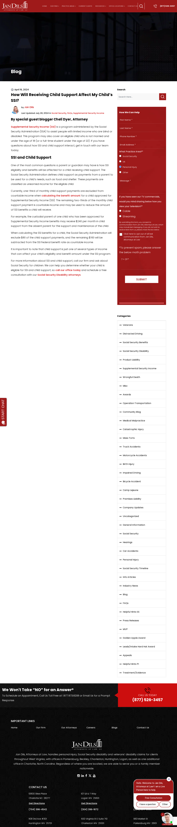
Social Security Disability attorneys (59, 274)
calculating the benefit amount (61, 195)
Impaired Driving (132, 472)
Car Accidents (130, 551)
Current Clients (85, 6)
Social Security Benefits (135, 342)
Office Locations (116, 6)
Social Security (59, 113)
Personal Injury (131, 559)
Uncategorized (131, 516)
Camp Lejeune (130, 490)
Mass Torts (129, 438)
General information (134, 524)
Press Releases (131, 620)
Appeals (127, 655)
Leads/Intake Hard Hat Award (139, 646)
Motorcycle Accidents (135, 455)
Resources (100, 6)
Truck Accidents (131, 446)
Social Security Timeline (135, 568)
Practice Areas (68, 6)
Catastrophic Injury (133, 429)
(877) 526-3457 (147, 698)
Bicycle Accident (132, 481)
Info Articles (129, 577)
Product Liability (131, 359)
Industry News (130, 585)
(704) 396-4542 (38, 809)
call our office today (68, 270)
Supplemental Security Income (88, 113)
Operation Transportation (137, 403)
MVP (125, 629)
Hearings (127, 542)
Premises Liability (132, 498)
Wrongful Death (131, 377)
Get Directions (37, 803)
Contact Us (133, 6)
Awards (127, 394)
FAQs (69, 113)
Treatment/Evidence (134, 672)
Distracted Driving (132, 333)
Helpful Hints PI (131, 664)
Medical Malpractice (134, 420)
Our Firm (54, 6)
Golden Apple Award (134, 637)
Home (44, 6)
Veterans (128, 325)
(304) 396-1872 (89, 809)
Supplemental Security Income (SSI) (33, 126)
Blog (125, 594)
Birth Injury (128, 464)
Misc (125, 385)
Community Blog (132, 412)
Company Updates (133, 507)
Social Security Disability (136, 351)
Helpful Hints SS (131, 611)
